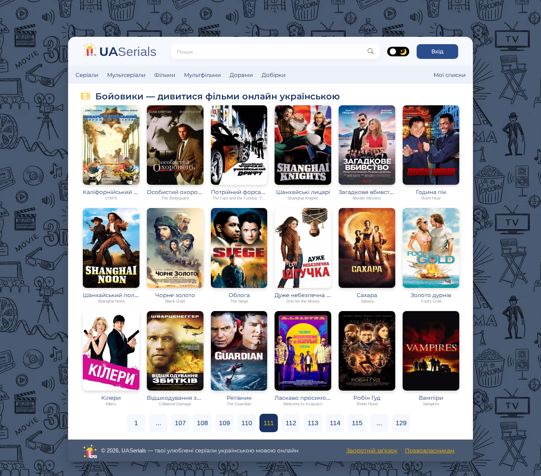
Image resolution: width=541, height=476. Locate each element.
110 (246, 423)
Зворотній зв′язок (371, 450)
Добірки (274, 74)
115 (357, 423)
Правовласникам (430, 450)
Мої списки (450, 74)
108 (202, 423)
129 (401, 423)
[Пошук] (370, 51)
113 (313, 423)
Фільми (164, 74)
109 (224, 423)
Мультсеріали (126, 74)
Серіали (86, 74)
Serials (127, 51)
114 (335, 423)
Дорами (241, 74)
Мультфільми (202, 74)
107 (180, 423)
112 (291, 423)
